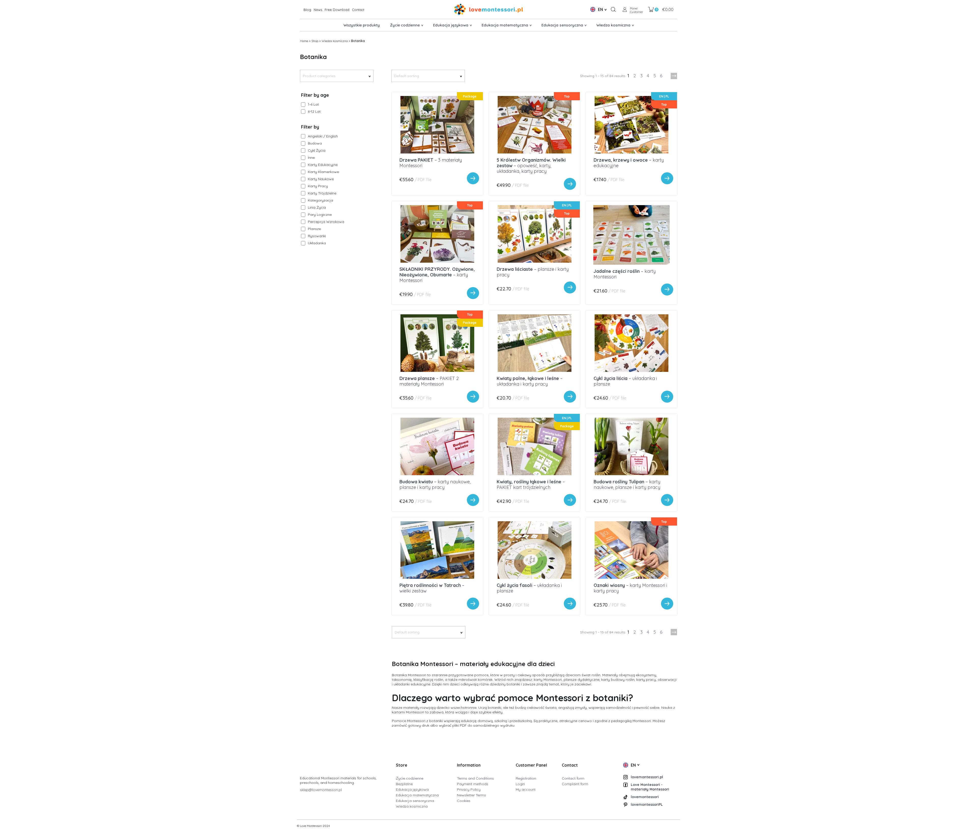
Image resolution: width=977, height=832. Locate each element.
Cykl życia (316, 150)
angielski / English (323, 136)
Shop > (316, 41)
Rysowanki (317, 236)
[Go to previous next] (674, 76)
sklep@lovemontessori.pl (321, 789)
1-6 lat (313, 104)
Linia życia (317, 207)
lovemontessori (645, 797)
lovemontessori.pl (647, 777)
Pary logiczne (320, 214)
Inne (311, 157)
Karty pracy (318, 186)
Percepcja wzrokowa (326, 221)
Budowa (315, 143)
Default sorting (428, 75)
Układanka (317, 243)
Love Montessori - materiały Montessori (650, 787)
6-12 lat (314, 111)
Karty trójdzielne (322, 193)
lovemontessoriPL (647, 804)
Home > (305, 41)
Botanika (358, 41)
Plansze (314, 229)
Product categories (337, 75)
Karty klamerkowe (323, 172)
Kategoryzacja (320, 200)
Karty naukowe (321, 179)
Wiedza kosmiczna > (336, 41)
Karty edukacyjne (323, 164)
